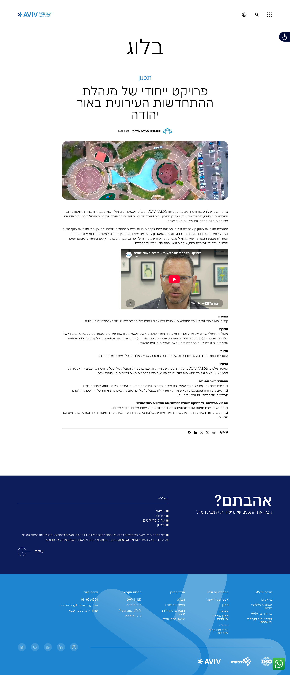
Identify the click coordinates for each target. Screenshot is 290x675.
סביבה (224, 610)
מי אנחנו (266, 599)
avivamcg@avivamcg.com (79, 605)
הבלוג (181, 599)
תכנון (225, 605)
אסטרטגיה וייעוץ (217, 599)
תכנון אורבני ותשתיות (220, 618)
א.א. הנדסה (133, 616)
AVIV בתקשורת (174, 619)
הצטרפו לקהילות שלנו (173, 612)
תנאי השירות (67, 540)
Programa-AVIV (130, 610)
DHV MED (134, 599)
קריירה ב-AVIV (261, 613)
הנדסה (224, 624)
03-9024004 (89, 599)
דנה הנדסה (133, 605)
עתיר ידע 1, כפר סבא (83, 610)
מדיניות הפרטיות (128, 540)
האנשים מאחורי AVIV (261, 607)
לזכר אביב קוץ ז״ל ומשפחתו (259, 621)
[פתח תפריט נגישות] (284, 37)
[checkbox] (93, 518)
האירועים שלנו (175, 605)
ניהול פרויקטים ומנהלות (219, 632)
